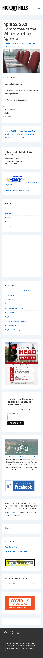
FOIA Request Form (12, 325)
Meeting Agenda (16, 46)
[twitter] (12, 632)
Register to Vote (11, 547)
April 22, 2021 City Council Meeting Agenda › (28, 134)
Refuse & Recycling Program (15, 321)
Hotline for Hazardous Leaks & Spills (18, 291)
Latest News (9, 209)
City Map (8, 317)
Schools (8, 226)
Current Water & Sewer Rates (16, 551)
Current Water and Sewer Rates (17, 191)
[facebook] (5, 632)
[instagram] (18, 632)
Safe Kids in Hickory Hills (14, 308)
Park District (9, 312)
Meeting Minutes (11, 299)
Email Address (13, 413)
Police (7, 217)
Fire (6, 222)
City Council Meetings (13, 330)
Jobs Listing (9, 295)
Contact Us (9, 213)
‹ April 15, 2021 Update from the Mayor (12, 134)
